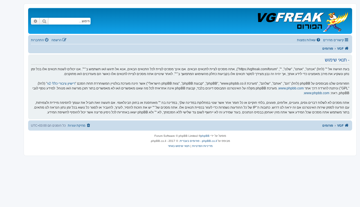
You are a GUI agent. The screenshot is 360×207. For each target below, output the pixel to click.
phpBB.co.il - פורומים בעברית (198, 140)
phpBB (205, 135)
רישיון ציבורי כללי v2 (61, 83)
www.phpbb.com (291, 88)
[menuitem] (309, 40)
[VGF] (302, 20)
